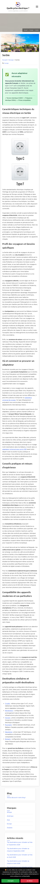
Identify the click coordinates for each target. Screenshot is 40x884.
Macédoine (8, 732)
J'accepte (10, 881)
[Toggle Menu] (37, 7)
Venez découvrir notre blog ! (16, 797)
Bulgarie (8, 739)
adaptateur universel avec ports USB (14, 449)
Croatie (7, 703)
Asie (8, 820)
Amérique (10, 816)
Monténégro (9, 710)
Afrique (9, 812)
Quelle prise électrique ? (18, 8)
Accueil (4, 60)
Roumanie (8, 725)
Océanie (9, 828)
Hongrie (7, 718)
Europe (11, 60)
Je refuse (29, 881)
